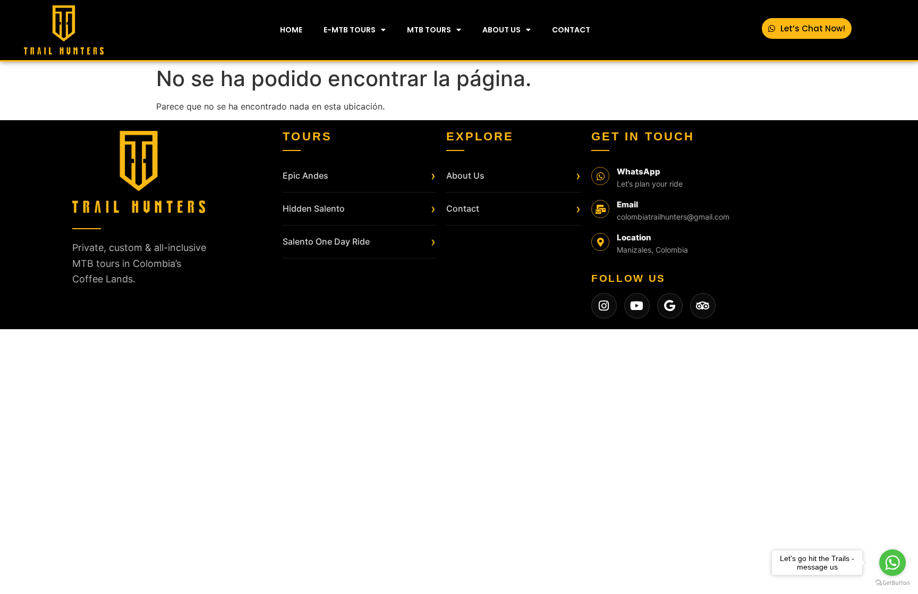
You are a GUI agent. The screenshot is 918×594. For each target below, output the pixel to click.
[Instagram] (604, 306)
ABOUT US (501, 29)
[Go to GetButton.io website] (893, 583)
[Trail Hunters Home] (138, 172)
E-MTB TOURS (350, 29)
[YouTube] (637, 306)
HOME (291, 29)
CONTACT (571, 29)
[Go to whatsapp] (892, 562)
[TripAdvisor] (703, 306)
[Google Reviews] (670, 306)
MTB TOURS (429, 29)
